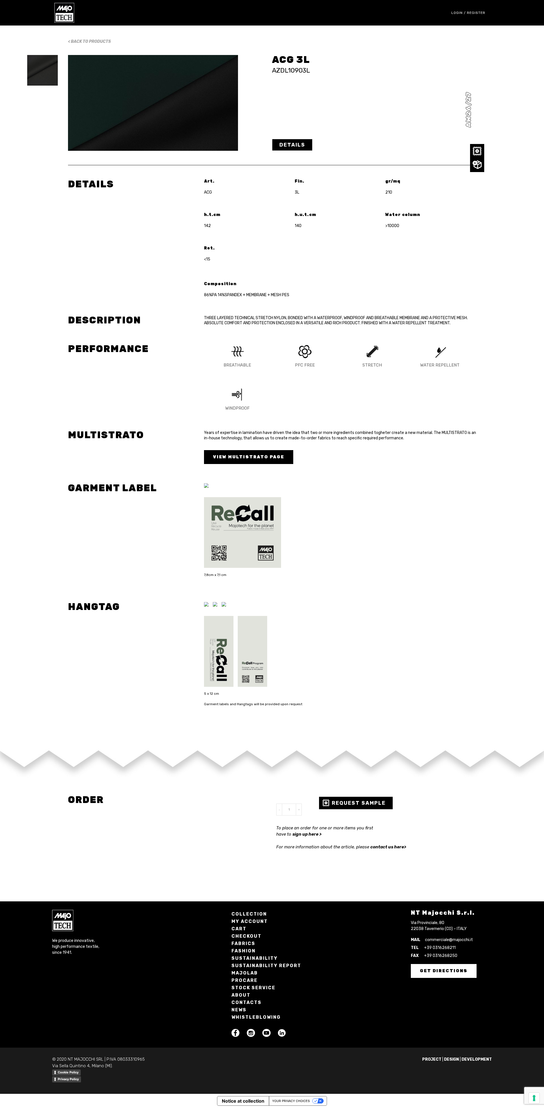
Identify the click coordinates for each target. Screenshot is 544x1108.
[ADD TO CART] (477, 164)
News (238, 1009)
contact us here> (388, 846)
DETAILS (292, 145)
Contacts (246, 1002)
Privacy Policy (68, 1079)
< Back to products (89, 42)
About (240, 995)
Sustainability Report (266, 965)
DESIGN (451, 1059)
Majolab (244, 973)
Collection (249, 914)
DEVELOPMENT (477, 1059)
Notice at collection (243, 1101)
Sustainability (254, 958)
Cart (238, 928)
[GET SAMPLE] (477, 151)
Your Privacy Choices (291, 1101)
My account (249, 921)
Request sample (359, 803)
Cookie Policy (68, 1072)
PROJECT (431, 1059)
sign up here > (307, 834)
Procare (244, 980)
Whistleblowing (256, 1017)
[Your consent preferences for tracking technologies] (534, 1098)
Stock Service (253, 987)
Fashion (243, 951)
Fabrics (243, 943)
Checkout (246, 936)
